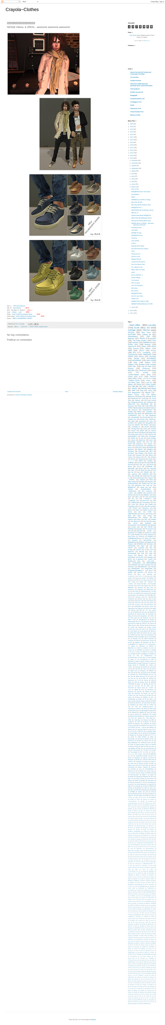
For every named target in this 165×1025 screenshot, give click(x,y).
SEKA (129, 948)
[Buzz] (144, 432)
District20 (135, 725)
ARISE (133, 438)
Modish (152, 653)
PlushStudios (131, 739)
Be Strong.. (134, 288)
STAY (133, 251)
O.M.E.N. (141, 536)
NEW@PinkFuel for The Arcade (140, 191)
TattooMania (131, 608)
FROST (130, 899)
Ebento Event (131, 765)
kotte (152, 621)
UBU (152, 659)
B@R (129, 878)
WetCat (154, 963)
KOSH (132, 105)
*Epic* (133, 470)
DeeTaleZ (131, 453)
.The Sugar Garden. (139, 340)
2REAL (36, 326)
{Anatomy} (146, 642)
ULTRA (145, 786)
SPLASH (130, 782)
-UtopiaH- (142, 480)
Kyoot (152, 914)
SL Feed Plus (134, 77)
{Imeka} (130, 368)
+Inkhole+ (137, 863)
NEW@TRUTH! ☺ (136, 207)
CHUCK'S (150, 493)
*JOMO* (132, 799)
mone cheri (145, 994)
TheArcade (131, 842)
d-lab (131, 982)
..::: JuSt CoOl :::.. (24, 326)
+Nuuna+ (139, 718)
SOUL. (139, 516)
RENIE (136, 780)
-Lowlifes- (151, 799)
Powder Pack (139, 941)
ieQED (141, 461)
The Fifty (153, 591)
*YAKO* (138, 799)
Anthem (147, 362)
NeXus (130, 512)
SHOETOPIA (148, 568)
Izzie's (151, 440)
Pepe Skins (141, 635)
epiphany (137, 642)
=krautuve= (146, 721)
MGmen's (153, 631)
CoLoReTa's (131, 576)
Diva (147, 599)
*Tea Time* (131, 718)
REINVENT (131, 943)
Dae (148, 576)
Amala (145, 429)
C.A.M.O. (130, 886)
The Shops (144, 580)
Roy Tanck (133, 35)
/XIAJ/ (151, 480)
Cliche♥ (138, 550)
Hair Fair (149, 442)
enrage (144, 984)
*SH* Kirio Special (19, 306)
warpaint (134, 540)
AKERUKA (151, 871)
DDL (140, 386)
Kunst (148, 822)
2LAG (146, 754)
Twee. (148, 960)
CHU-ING (152, 886)
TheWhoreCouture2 (147, 706)
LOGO (154, 533)
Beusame (153, 625)
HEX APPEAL (150, 727)
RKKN (147, 739)
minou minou (138, 858)
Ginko (129, 903)
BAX (152, 597)
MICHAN (131, 370)
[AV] (144, 971)
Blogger (93, 1019)
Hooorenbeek (135, 907)
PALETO (141, 557)
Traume (136, 960)
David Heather (151, 438)
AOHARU (148, 523)
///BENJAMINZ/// (151, 563)
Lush (152, 922)
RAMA (145, 476)
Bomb (146, 884)
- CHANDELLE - (136, 427)
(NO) (140, 610)
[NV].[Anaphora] (150, 850)
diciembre (135, 160)
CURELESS (150, 888)
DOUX (154, 346)
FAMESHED (147, 354)
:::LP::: (146, 610)
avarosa (136, 348)
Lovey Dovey (138, 922)
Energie (136, 897)
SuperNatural (144, 591)
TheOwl (130, 960)
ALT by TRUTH (137, 873)
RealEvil (143, 780)
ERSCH (130, 814)
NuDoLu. (152, 935)
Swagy (138, 839)
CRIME (140, 533)
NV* (139, 933)
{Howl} (129, 1003)
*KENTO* (137, 425)
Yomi (131, 969)
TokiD (131, 744)
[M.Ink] (148, 608)
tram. (137, 464)
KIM (153, 912)
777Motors (147, 803)
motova (152, 858)
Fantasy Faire (131, 816)
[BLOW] (149, 971)
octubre (134, 165)
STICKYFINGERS (143, 674)
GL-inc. (142, 901)
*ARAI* (136, 797)
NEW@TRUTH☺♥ (137, 235)
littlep (129, 990)
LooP (140, 824)
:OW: (138, 721)
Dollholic (154, 894)
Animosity (137, 667)
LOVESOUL (140, 731)
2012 (131, 310)
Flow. (129, 476)
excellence (151, 984)
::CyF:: (143, 869)
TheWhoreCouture (146, 742)
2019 (131, 142)
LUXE (133, 504)
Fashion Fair (150, 899)
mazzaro (149, 990)
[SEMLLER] (131, 404)
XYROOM (130, 640)
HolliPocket (134, 398)
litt (153, 988)
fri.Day (130, 455)
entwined (134, 712)
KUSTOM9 (132, 334)
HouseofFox (146, 502)
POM (151, 463)
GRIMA (148, 901)
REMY (154, 672)
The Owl (130, 678)
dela (129, 856)
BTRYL (143, 880)
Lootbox (146, 824)
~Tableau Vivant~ (134, 380)
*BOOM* (146, 472)
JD (136, 771)
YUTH (139, 680)
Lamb (143, 398)
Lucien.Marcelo (144, 631)
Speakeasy (152, 415)
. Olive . (138, 561)
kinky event (152, 432)
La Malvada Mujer (151, 731)
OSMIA (140, 423)
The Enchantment (142, 659)
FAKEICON (131, 614)
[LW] (152, 680)
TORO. (152, 616)
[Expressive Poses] (148, 640)
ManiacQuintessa (141, 825)
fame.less (145, 663)
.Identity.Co (151, 801)
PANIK (140, 699)
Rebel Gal (144, 487)
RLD (153, 833)
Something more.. (136, 227)
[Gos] (140, 396)
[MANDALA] (147, 342)
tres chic (135, 498)
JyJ (145, 695)
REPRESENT (136, 568)
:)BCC (151, 451)
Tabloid (154, 954)
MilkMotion (131, 587)
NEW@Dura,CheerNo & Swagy (141, 199)
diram (154, 982)
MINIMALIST (132, 487)
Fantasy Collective (143, 767)
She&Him (153, 636)
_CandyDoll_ (146, 352)
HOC (145, 519)
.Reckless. (131, 451)
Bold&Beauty (132, 542)
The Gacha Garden (145, 956)
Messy (130, 466)
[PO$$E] (132, 791)
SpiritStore (133, 704)
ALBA (129, 873)
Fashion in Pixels (135, 80)
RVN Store (143, 657)
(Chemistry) (141, 451)
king (133, 988)
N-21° (141, 376)
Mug (129, 933)
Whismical (132, 965)
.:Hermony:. (138, 597)
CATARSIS (131, 599)
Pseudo (153, 567)
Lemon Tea (153, 652)
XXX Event (136, 967)
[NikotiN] (153, 790)
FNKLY (137, 814)
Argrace (145, 757)
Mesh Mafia (137, 929)
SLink (136, 327)
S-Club (152, 835)
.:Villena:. (16, 326)
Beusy (141, 468)
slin (131, 714)
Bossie (141, 356)
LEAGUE (138, 916)
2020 (131, 140)
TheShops (150, 544)
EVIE (139, 669)
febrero (134, 187)
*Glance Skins (141, 687)
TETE (149, 839)
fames (129, 986)
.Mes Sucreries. (147, 491)
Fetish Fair (146, 669)
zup (153, 1001)
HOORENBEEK (149, 769)
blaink (154, 608)
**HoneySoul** (136, 750)
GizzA (131, 818)
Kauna (139, 463)
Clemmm (139, 691)
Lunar (152, 824)
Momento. (151, 825)
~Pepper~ (145, 517)
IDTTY (152, 907)
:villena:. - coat (16, 312)
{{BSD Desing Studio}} (136, 716)
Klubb (142, 822)
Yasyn (151, 788)
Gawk (139, 600)
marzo (134, 184)
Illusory (142, 820)
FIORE (146, 765)
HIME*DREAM (132, 514)
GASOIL (130, 901)
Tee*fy (139, 466)
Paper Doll (131, 701)
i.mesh (148, 712)
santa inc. (130, 795)
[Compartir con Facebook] (35, 324)
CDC (136, 886)
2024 (131, 129)
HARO (147, 903)
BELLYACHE (138, 808)
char (143, 981)
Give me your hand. (137, 296)
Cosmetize (146, 890)
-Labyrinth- (141, 548)
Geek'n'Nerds (152, 816)
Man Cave (146, 332)
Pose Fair (130, 941)
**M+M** (130, 797)
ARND (137, 875)
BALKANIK (131, 468)
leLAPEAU (148, 988)
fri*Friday (152, 986)
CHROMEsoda (143, 886)
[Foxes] (150, 453)
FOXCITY (151, 725)
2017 (131, 147)
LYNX (152, 916)
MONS (149, 773)
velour (154, 521)
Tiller (154, 742)
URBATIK (151, 786)
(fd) (153, 642)
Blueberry (131, 449)
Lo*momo (140, 920)
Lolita (146, 920)
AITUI (146, 400)
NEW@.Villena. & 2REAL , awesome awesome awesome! (142, 224)
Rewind (130, 946)
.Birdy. (148, 374)
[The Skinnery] (151, 468)
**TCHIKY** (146, 750)
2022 (131, 134)
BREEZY (137, 880)
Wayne (132, 746)
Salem (132, 659)
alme (146, 791)
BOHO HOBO (150, 878)
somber (130, 999)
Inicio (66, 391)
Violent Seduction (149, 638)
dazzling (152, 854)
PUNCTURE (149, 406)
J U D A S (131, 912)
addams (140, 791)
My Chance (134, 291)
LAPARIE (130, 916)
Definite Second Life (136, 92)
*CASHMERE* (132, 644)
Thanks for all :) (136, 254)
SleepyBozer (143, 616)
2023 (131, 132)
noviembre (135, 163)
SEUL (137, 497)
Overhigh (153, 356)
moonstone (151, 748)
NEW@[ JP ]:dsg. (136, 233)
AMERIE (139, 493)
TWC (136, 706)
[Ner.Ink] (139, 531)
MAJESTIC (131, 825)
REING (130, 780)
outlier (147, 996)
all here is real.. (136, 256)
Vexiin (146, 538)
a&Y (147, 975)
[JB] (147, 408)
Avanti (138, 583)
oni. (143, 996)
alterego (146, 684)
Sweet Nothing (135, 277)
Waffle (140, 963)
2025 (131, 126)
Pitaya (152, 939)
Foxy (151, 421)
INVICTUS (138, 602)
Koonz (151, 602)
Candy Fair (131, 650)
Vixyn (129, 963)
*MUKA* (146, 425)
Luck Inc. (149, 382)
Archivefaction (132, 525)
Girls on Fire (135, 189)
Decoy (141, 894)
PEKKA (152, 829)
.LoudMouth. (132, 500)
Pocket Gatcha (140, 778)
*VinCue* (153, 376)
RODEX (150, 536)
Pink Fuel (130, 778)
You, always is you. (137, 267)
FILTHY (140, 765)
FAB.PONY (151, 897)
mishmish (149, 992)
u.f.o (139, 506)
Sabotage (150, 557)
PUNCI (152, 831)
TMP (155, 839)
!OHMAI (130, 561)
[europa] (154, 593)
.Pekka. (143, 346)
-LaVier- (137, 865)
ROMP (136, 636)
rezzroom (137, 686)
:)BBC (152, 720)
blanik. (129, 981)
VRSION (153, 744)
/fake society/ (132, 481)
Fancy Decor (150, 814)
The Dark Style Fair (134, 618)
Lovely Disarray (148, 534)
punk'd (130, 623)
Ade (153, 721)
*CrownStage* (134, 752)
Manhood (150, 542)
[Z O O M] (140, 621)
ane (148, 852)
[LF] (138, 710)
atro (142, 979)
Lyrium (142, 773)
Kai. (155, 502)
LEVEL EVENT (150, 384)
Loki (141, 733)
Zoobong (146, 593)
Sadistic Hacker (43, 326)
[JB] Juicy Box (150, 746)
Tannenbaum (133, 956)
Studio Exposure (140, 676)
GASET (144, 578)
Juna (137, 912)
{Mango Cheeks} (137, 1003)
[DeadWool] (139, 408)
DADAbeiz (134, 565)
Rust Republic (152, 657)
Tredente (142, 960)
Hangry (151, 600)
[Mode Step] (139, 850)
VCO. (150, 551)
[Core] (154, 971)
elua (138, 984)
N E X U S (153, 735)
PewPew (146, 939)
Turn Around (135, 280)
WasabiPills (149, 423)
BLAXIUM (131, 533)
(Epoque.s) (139, 444)
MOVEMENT (136, 360)
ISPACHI (144, 652)
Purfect (151, 514)
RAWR (130, 636)
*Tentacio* (150, 582)
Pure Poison (150, 778)
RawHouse (131, 740)
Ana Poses (138, 877)
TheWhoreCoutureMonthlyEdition (145, 842)
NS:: (145, 457)
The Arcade (142, 372)
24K (141, 803)
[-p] (135, 971)
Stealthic (142, 364)
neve (137, 996)
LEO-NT (153, 669)
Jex (153, 820)
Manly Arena (150, 926)
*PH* (147, 861)
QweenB (140, 739)
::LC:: (143, 415)
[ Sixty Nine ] (150, 969)
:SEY (150, 548)
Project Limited (145, 701)
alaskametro (131, 977)
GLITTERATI (131, 727)
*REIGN (142, 338)
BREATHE (131, 648)
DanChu (141, 763)
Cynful (130, 376)
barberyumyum (138, 793)
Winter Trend (132, 619)
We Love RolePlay (136, 593)
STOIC (150, 512)
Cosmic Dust (135, 527)
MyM (146, 735)
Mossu (130, 447)
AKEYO (136, 805)
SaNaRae (142, 948)
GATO (139, 816)
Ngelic (152, 774)
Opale (141, 937)
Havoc (142, 818)
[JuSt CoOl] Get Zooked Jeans (22, 314)
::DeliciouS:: (131, 721)
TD (133, 954)
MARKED (150, 446)
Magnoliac (153, 733)
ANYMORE (148, 466)
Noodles (130, 829)
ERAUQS (131, 413)
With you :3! (134, 213)
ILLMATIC (131, 423)
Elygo (131, 585)
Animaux (146, 877)
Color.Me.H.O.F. (144, 500)
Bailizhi (130, 810)
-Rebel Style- (137, 720)
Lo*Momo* (132, 920)
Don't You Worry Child (138, 264)
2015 (131, 153)
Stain (152, 952)
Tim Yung (148, 784)
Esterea (147, 650)
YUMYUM (148, 967)
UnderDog (131, 708)
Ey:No (131, 652)
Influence (130, 771)
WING (145, 708)
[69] (137, 746)
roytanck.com (146, 40)
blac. (153, 979)
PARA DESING (142, 737)
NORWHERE (131, 699)
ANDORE (130, 875)
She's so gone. (135, 283)
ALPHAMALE (151, 358)
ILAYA (129, 909)
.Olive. (138, 625)
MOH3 (146, 733)
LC (155, 729)
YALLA (146, 846)
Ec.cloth (154, 599)
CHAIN (130, 550)
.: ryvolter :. (149, 531)
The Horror (151, 676)
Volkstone (150, 402)
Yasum (154, 967)
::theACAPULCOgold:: (142, 756)
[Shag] (152, 619)
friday (139, 748)
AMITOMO (140, 572)
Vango (150, 516)
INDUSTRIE (147, 909)
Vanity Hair (151, 962)
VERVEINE (135, 844)
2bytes (152, 867)
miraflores (142, 992)
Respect (139, 740)
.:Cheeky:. (131, 583)
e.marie (150, 559)
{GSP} (147, 795)
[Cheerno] (146, 368)
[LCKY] (130, 642)
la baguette (139, 988)
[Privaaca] (130, 852)
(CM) (146, 860)
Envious (143, 897)
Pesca (152, 776)
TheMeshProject (147, 410)
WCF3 (130, 559)
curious (154, 981)
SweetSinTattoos (146, 489)
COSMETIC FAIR (147, 474)
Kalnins (142, 771)
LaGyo (150, 390)
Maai (154, 773)
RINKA (148, 833)
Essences (135, 410)
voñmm (135, 1001)
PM (145, 699)
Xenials (140, 846)
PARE (151, 737)
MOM (139, 406)
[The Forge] (131, 582)
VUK (152, 618)
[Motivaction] (149, 413)
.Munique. (146, 720)
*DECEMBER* (152, 797)
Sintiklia (153, 519)
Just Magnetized (134, 392)
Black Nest (151, 882)
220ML (147, 867)
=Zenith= (146, 427)
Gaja (153, 901)
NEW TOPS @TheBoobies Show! (141, 218)
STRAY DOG (133, 344)
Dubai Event (135, 434)
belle (131, 854)
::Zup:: (144, 464)
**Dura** (31, 326)
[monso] (130, 464)
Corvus (130, 555)
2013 (131, 158)
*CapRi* (154, 750)
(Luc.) (151, 860)
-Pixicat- (150, 444)
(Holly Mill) (150, 595)
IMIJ (137, 820)
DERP (129, 894)
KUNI (147, 533)
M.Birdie (141, 542)
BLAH (139, 384)
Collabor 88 (146, 334)
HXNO (136, 905)
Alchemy (150, 572)
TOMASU (139, 954)
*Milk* (134, 390)
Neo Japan (153, 633)
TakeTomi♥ (132, 346)
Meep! (133, 197)
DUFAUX (139, 599)
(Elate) (141, 582)
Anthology (137, 757)
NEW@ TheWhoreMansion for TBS (142, 304)
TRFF (136, 841)
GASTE (136, 901)
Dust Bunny (141, 812)
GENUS (139, 412)
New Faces (131, 536)
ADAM (144, 871)
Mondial (144, 931)
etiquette (141, 712)
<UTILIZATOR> (132, 871)
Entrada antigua (118, 391)
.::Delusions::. (145, 508)
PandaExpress (148, 655)
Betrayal (141, 481)
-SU (148, 327)
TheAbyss (145, 618)
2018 (131, 145)
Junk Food (139, 695)
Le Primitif (140, 918)
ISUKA (154, 909)
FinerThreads (139, 446)
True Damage (136, 786)
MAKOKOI (130, 924)
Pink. (139, 672)
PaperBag (140, 589)
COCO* (133, 430)
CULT (152, 648)
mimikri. (136, 992)
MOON (145, 633)
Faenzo (145, 693)
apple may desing (133, 979)
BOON (151, 447)
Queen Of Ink (146, 672)
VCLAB (139, 962)
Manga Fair (133, 735)
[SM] (149, 973)
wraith (141, 1001)
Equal (137, 578)
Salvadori (130, 950)
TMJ (129, 706)
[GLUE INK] (146, 417)
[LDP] (131, 973)
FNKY (152, 765)
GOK (154, 500)
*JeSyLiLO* (141, 644)
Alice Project (131, 807)
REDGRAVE (144, 404)
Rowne (133, 459)
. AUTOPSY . (144, 865)
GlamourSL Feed (135, 108)
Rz (129, 591)
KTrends (130, 914)
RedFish (130, 835)
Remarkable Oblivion (135, 442)
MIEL (138, 653)
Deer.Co (147, 894)
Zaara (136, 969)
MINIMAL (146, 495)
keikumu (133, 610)
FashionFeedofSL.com (137, 99)
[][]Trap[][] (144, 710)
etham (133, 440)
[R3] (136, 682)
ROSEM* (153, 701)
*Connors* (143, 797)
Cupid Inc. (153, 761)
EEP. (147, 763)
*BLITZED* (131, 687)
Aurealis (153, 429)
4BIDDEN (153, 754)
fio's (146, 856)
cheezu (137, 854)
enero (133, 307)
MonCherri (130, 827)
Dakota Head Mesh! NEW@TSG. (141, 215)
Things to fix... (135, 298)
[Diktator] (140, 608)
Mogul (138, 931)
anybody (152, 977)
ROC (129, 606)
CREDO (145, 648)
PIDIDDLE (130, 939)
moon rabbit (153, 994)
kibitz (135, 362)
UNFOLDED (131, 546)
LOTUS (132, 731)
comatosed (144, 854)
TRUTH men (147, 740)
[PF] (134, 352)
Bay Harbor (145, 625)
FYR (143, 814)
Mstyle (153, 388)
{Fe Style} (136, 623)
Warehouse (131, 680)
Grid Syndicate (135, 89)
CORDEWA (136, 612)
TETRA (154, 396)
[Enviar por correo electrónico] (29, 324)
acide (152, 975)
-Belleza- (138, 400)
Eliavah (132, 600)
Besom (138, 457)
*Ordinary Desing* (149, 716)
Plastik (151, 504)
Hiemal (130, 602)
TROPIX (144, 483)
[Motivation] (146, 790)
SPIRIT (142, 430)
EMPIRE (152, 612)
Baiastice (137, 723)
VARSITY (138, 708)
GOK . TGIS (140, 727)
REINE (142, 833)
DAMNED (139, 650)
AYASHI (144, 875)
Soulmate (139, 529)
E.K (143, 434)
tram (138, 472)
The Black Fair (135, 521)
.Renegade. (152, 436)
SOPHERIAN (137, 606)
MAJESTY (131, 551)
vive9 (150, 553)
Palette (130, 580)
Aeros (142, 689)
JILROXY (130, 695)
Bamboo (153, 525)
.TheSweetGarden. (133, 803)
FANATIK (143, 725)
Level (135, 824)
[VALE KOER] (151, 360)
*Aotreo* (152, 623)
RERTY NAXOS (145, 943)
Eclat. (154, 427)
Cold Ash (149, 485)
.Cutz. (129, 689)
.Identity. (136, 358)
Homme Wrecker (150, 818)
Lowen (146, 922)
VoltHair (130, 788)
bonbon (130, 572)
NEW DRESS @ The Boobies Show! (142, 210)
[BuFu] (138, 640)
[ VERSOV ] (151, 386)
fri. (128, 988)
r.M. (141, 998)
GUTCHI (138, 585)
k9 (155, 856)
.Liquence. (134, 474)
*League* (150, 478)
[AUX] (142, 661)
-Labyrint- (144, 799)
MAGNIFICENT (142, 567)
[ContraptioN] (132, 553)
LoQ (147, 771)
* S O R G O (147, 378)
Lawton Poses (131, 918)
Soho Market (131, 839)
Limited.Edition (134, 733)
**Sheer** (135, 508)
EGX (153, 812)
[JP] (132, 531)
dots (133, 856)
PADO (144, 829)
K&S (143, 912)
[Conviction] (152, 497)
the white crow (148, 686)
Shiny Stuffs (147, 703)
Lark (152, 585)
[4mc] (139, 971)
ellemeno (132, 984)
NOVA (132, 737)
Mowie (140, 735)
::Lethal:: (130, 493)
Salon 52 (151, 948)
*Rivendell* (153, 861)
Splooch (146, 952)
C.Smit (143, 759)
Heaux (148, 905)
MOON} (143, 924)
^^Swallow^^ (141, 975)
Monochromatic (134, 774)
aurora (147, 979)
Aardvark (130, 877)
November (131, 776)
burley (154, 370)
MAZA (137, 924)
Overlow (153, 457)
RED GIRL (136, 833)
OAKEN (130, 937)
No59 (152, 827)
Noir (138, 655)
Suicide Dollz (142, 704)
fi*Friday (141, 986)
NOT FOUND (148, 527)
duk (146, 793)
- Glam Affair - (135, 325)
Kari (145, 602)
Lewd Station (133, 631)
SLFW (136, 580)
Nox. (139, 512)
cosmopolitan (131, 748)
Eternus (140, 555)
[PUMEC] (150, 449)
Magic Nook (133, 670)
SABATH (144, 946)
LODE (129, 824)
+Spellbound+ (132, 491)
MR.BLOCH (151, 924)
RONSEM (140, 544)
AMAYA (136, 689)
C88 (133, 386)
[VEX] (137, 447)
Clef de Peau (146, 366)
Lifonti (154, 918)
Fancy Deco (141, 899)
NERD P (144, 774)
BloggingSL (134, 95)
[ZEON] (154, 973)
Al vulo (141, 438)
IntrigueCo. (151, 911)
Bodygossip (139, 884)
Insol (152, 693)
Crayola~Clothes (22, 9)
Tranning (134, 238)
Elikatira (141, 453)
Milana (129, 616)
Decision (135, 894)
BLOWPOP (143, 525)
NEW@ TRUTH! (136, 259)
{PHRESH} (146, 1003)
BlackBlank (131, 884)
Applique (152, 807)
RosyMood (145, 835)
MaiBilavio (145, 653)
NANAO (138, 827)
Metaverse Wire (135, 115)
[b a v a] (132, 975)
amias (145, 977)
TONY (131, 841)
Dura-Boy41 (17, 308)
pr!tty (137, 860)
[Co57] (151, 580)
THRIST (151, 704)
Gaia (140, 769)
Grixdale (141, 903)
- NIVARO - (131, 480)
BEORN (130, 723)
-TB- (152, 752)
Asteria (152, 877)
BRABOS (130, 880)
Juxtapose (130, 822)
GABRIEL (131, 463)
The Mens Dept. (134, 382)
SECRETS (138, 703)
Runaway (136, 946)
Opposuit (147, 937)
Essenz (142, 419)
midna (131, 858)
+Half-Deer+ (152, 419)
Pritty (137, 701)
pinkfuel (136, 998)
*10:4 (137, 861)
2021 (131, 137)
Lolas (152, 771)
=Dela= (130, 457)
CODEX (138, 648)
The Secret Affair (141, 678)
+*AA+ (146, 752)
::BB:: (136, 869)
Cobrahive (141, 627)
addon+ (139, 684)
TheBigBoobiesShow (134, 538)
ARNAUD (146, 805)
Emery (139, 519)
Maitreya (131, 338)
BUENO (145, 667)
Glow (145, 600)
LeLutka (152, 325)
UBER (130, 350)
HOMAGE (153, 903)
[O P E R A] (142, 973)
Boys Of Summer (145, 810)
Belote (154, 880)
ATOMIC (130, 412)
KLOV (137, 822)
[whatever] (138, 485)
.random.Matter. (133, 374)
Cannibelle (138, 761)
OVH (145, 463)
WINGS (140, 449)
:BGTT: (152, 756)
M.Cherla (137, 697)
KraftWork (137, 914)
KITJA (151, 464)
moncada (146, 858)
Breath (152, 884)
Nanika (149, 933)
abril (133, 181)
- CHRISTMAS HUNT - (148, 863)
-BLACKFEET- (147, 540)
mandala (142, 990)
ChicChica (144, 612)
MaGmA (130, 926)
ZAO (132, 848)
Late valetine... (135, 241)
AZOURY (151, 875)
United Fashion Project (142, 744)
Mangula (142, 926)
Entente (130, 495)
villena (129, 1001)
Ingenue (148, 820)
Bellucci (136, 810)
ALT (141, 805)
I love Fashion (145, 907)
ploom (152, 663)
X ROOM (152, 965)
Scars (146, 837)
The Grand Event (149, 841)
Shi (144, 497)
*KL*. (141, 752)
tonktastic (141, 595)
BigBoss (132, 882)
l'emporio (151, 793)
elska (152, 684)
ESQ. (152, 763)
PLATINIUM (139, 939)
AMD (145, 873)
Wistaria (139, 965)
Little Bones (149, 455)
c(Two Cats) (136, 981)
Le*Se (129, 604)
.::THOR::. (151, 687)
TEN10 (144, 839)
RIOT (129, 516)
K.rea (148, 912)
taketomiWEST (132, 436)
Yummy (146, 680)
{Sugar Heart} (132, 665)
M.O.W (138, 495)
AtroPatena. (150, 689)
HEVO (136, 818)
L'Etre (154, 340)
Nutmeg (138, 776)
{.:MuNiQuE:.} (145, 714)
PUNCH (145, 831)
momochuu (137, 994)
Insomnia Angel (141, 729)
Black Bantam (141, 882)
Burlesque (130, 691)
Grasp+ (135, 903)
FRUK (130, 446)
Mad (136, 926)
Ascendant (142, 421)
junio (133, 176)
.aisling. (133, 646)
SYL (152, 674)
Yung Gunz (153, 846)
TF (142, 782)
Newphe (136, 935)
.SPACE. (134, 388)
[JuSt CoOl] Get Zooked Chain (26, 316)
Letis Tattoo (148, 918)
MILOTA (141, 551)
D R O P (141, 576)
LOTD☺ (133, 243)
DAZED (147, 691)
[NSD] (129, 682)
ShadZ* (152, 837)
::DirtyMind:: (149, 412)
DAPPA (130, 356)
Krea (143, 914)
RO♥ (131, 945)
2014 (131, 155)
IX (130, 911)
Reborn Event (144, 945)
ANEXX (151, 646)
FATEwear (137, 693)
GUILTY (143, 629)
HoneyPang (131, 820)
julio (133, 173)
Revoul (136, 616)
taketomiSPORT (138, 999)
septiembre (135, 168)
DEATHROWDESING (148, 892)
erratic (150, 459)
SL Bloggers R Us (136, 102)
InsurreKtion (143, 911)
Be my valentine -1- (137, 275)
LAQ (153, 822)
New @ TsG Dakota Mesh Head (141, 221)
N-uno (129, 655)
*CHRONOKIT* (132, 415)
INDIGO (140, 909)
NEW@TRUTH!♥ (136, 293)
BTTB (152, 757)
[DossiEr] (132, 710)
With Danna (153, 708)
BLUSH (130, 574)
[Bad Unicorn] (150, 661)
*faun (131, 863)
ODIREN (132, 635)
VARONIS (130, 661)
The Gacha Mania (139, 784)
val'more (136, 714)
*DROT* (130, 548)
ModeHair (140, 587)
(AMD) (152, 795)
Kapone (146, 585)
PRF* (129, 672)
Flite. (134, 366)
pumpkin (153, 364)
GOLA (138, 652)
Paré (134, 672)
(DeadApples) (133, 336)
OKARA (138, 829)
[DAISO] (138, 790)
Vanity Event (143, 844)
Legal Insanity (135, 534)
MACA (138, 510)
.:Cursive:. (140, 754)
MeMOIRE (137, 928)
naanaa (132, 996)
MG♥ (147, 396)
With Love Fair (132, 846)
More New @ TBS (136, 202)
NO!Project (145, 827)
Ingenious (135, 911)
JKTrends (131, 567)
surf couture (139, 795)
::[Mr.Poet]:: (142, 646)
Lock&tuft (132, 653)
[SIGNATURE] (132, 663)
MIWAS (151, 578)
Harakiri (142, 905)
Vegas (142, 546)
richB (142, 553)
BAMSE (130, 808)
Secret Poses (139, 950)
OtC (153, 937)
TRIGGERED (146, 954)
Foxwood (138, 455)
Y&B (142, 967)
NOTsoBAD (131, 557)
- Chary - (148, 380)
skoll (153, 998)
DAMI (134, 892)
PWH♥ (151, 699)
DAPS (139, 892)
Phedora (130, 544)
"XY (142, 860)
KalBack (131, 364)
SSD (142, 837)
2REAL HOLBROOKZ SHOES (22, 318)
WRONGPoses (132, 517)
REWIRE (154, 943)
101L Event (140, 867)
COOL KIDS (131, 888)
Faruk (137, 629)
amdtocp (139, 977)
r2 (145, 998)
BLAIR (142, 878)
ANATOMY (151, 873)
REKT (137, 943)
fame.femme (140, 856)
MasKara (130, 928)
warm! (133, 272)
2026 (131, 124)
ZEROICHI (139, 848)
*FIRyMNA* (142, 665)
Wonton (145, 965)
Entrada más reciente (14, 391)
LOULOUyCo (152, 629)
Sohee (154, 703)
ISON (133, 421)
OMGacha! (131, 589)
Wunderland (138, 788)
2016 (131, 150)
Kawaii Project (141, 614)
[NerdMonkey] (143, 619)
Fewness (153, 767)
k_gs (144, 748)
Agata (152, 805)
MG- (152, 697)
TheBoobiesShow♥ (137, 402)
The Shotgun (141, 958)
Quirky (152, 941)
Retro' (152, 945)
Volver (134, 963)
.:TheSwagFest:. (136, 563)
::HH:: (131, 756)
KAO (149, 695)
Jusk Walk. (134, 230)
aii (128, 712)
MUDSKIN (151, 614)
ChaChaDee (131, 890)
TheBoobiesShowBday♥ (136, 570)
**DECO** (144, 623)
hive (151, 546)
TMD (148, 336)
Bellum (149, 880)
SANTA (137, 837)
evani (129, 686)
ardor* (154, 538)
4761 (129, 869)
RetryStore (151, 780)
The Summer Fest (150, 529)
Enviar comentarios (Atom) (24, 395)
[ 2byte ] (142, 969)
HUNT (131, 905)
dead (143, 982)
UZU (129, 844)
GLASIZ (145, 816)
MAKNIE (145, 697)
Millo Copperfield (147, 929)
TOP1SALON (132, 354)
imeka (154, 712)
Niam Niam (144, 935)
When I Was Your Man (138, 269)
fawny (134, 986)
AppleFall (144, 807)
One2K (136, 937)
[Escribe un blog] (31, 324)
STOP (135, 948)
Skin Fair (130, 676)
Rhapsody (137, 835)
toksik (143, 436)
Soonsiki (139, 952)
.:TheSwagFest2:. (132, 801)
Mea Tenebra (145, 928)
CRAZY (132, 627)
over (153, 996)
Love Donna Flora (133, 773)
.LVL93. (135, 523)
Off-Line (141, 504)
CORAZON (141, 888)
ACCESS (131, 332)
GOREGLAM (135, 502)
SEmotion (132, 674)
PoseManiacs (150, 635)
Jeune (150, 729)
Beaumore (131, 759)
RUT (152, 739)
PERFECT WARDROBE (134, 831)
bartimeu (154, 852)
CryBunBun (146, 723)
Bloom (137, 759)
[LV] (136, 973)
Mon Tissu (150, 587)
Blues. (139, 574)
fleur (146, 986)
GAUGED (133, 769)
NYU (143, 933)
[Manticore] (131, 850)
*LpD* (142, 861)
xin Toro (147, 1001)
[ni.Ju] (143, 852)
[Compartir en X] (33, 324)
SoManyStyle (131, 952)
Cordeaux (139, 890)
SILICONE (135, 591)
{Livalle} (154, 714)
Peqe (129, 833)
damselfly (137, 982)
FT (135, 899)
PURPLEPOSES (133, 483)
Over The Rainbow (137, 285)
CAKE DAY (151, 759)
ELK (139, 895)
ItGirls (139, 413)
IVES (150, 555)
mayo (133, 179)
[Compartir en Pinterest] (37, 324)
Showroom (142, 459)
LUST (151, 550)
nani (129, 750)
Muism (134, 933)
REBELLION (149, 589)
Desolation (153, 583)
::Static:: (130, 667)
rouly (129, 425)
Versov (136, 432)
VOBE (145, 962)
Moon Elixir (151, 931)
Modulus (148, 344)
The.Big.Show (135, 429)
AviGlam (135, 342)
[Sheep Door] (144, 682)
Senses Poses (149, 606)
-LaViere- (151, 665)
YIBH (145, 788)
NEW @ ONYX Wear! (137, 246)
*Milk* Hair (131, 625)
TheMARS (151, 958)
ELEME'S (132, 895)
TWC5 (141, 841)
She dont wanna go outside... (140, 248)
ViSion (135, 478)
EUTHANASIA (147, 895)
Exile (141, 390)
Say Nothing (135, 194)
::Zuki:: (151, 869)
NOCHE (150, 434)
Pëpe (146, 941)
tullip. (145, 999)
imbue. (151, 856)
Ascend (153, 400)
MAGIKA (144, 388)
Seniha (137, 782)
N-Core (153, 350)
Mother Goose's (148, 510)
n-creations (131, 860)
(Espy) (142, 478)
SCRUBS (151, 946)
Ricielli (131, 703)
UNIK (153, 960)
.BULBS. (142, 801)
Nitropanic (143, 670)
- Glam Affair (149, 718)
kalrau (154, 425)
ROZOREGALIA (132, 657)
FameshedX (131, 767)
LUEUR (146, 916)
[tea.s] (150, 570)
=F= (139, 871)
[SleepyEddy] (131, 621)
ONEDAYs (145, 776)
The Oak (146, 521)
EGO (148, 812)
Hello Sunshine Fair (147, 565)
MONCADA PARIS (135, 633)
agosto (134, 171)
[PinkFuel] (142, 370)
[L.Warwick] (139, 559)
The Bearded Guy (135, 638)
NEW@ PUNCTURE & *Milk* (140, 301)
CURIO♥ (130, 761)
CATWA (132, 330)
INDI (134, 909)
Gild (149, 470)
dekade (149, 982)
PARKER (151, 670)
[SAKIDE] (137, 852)
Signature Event (149, 950)
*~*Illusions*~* (147, 498)
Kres (148, 914)
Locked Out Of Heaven (138, 262)
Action (129, 757)
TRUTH (146, 330)
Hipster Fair (131, 729)
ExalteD (154, 650)
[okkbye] (151, 710)
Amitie (138, 807)
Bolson (154, 408)
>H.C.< (146, 597)
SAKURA (130, 837)
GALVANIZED (135, 417)
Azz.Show (141, 470)
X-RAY (129, 967)
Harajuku (150, 481)
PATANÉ (130, 529)
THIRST (130, 408)
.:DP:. (154, 472)
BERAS (135, 878)
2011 (131, 313)
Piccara (142, 514)
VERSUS (151, 678)
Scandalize (131, 506)
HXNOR (136, 476)
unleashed (151, 999)
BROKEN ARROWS (149, 808)
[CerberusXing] (149, 848)
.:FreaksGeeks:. (151, 644)
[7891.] (134, 378)
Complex (150, 461)
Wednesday (147, 963)
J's (145, 550)
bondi (139, 663)
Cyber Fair (133, 763)
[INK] (142, 746)
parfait (129, 998)
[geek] (147, 621)
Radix (136, 945)
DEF (134, 669)
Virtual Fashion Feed (136, 112)
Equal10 (153, 338)
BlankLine (142, 440)
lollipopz (135, 990)
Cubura (146, 761)
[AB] (137, 661)
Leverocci (137, 604)
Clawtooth (149, 574)
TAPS (129, 954)
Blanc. (145, 583)
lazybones (133, 595)
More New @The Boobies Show (141, 205)
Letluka (144, 447)
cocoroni (148, 981)
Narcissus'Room (148, 604)
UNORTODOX (131, 962)
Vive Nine (151, 844)
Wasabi (147, 392)
